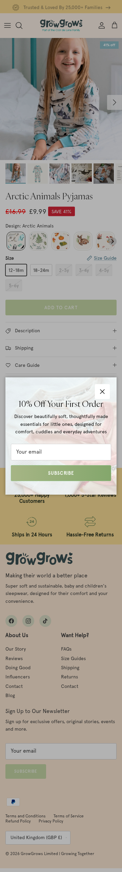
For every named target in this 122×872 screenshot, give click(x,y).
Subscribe (61, 473)
